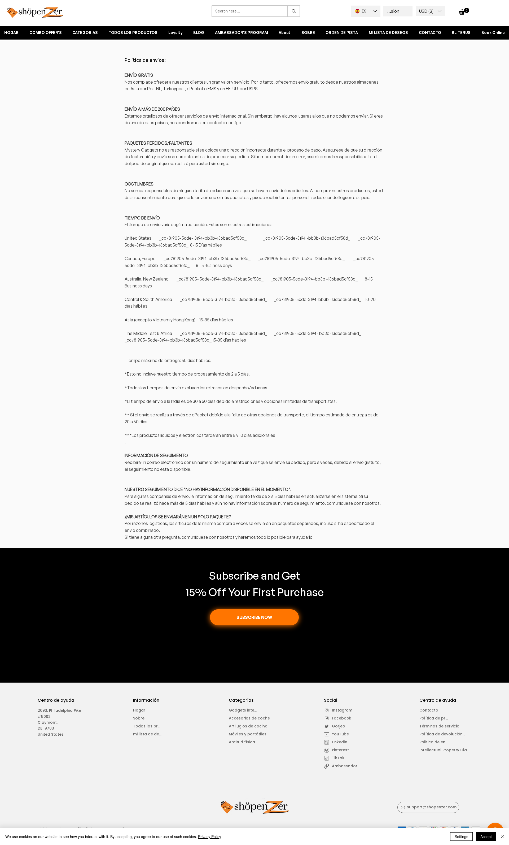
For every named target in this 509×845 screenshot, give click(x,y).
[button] (430, 11)
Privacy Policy (209, 836)
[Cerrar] (502, 836)
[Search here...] (293, 11)
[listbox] (430, 11)
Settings (461, 836)
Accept (486, 836)
